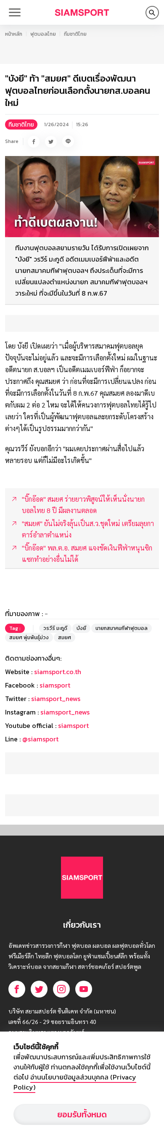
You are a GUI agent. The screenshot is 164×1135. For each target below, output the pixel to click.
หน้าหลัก (13, 34)
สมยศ (64, 637)
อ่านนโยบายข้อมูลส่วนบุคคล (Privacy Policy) (74, 1082)
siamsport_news (55, 698)
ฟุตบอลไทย (43, 34)
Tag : (15, 628)
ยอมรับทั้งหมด (82, 1114)
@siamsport (40, 739)
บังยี (81, 628)
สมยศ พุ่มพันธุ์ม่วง (29, 637)
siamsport (55, 685)
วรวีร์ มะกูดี (55, 628)
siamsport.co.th (57, 672)
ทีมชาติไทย (75, 34)
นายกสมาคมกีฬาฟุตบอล (121, 628)
